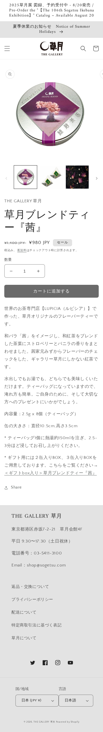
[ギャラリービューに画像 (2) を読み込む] (51, 177)
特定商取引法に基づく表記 (36, 625)
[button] (7, 48)
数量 (8, 260)
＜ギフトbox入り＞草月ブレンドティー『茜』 (50, 473)
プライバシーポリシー (32, 599)
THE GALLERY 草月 (44, 722)
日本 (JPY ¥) (31, 700)
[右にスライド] (96, 178)
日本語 (70, 700)
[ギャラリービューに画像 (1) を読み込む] (25, 177)
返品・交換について (30, 586)
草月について (24, 638)
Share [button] (16, 487)
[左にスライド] (6, 178)
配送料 (22, 250)
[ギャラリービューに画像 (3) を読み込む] (77, 177)
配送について (24, 612)
